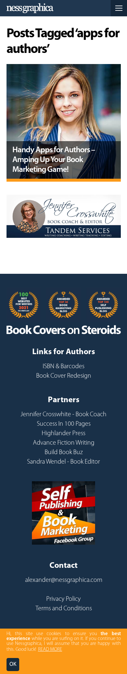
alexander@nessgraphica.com (63, 580)
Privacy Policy (63, 599)
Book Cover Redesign (63, 376)
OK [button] (12, 664)
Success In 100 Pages (64, 424)
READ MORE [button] (50, 649)
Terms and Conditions (63, 608)
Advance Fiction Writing (63, 443)
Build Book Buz (64, 452)
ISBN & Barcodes (63, 366)
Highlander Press (63, 433)
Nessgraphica (30, 8)
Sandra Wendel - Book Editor (63, 462)
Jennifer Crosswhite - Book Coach (63, 414)
